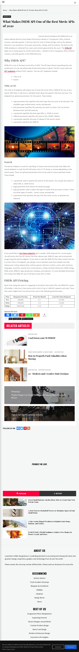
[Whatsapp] (29, 315)
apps (10, 319)
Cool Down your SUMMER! (41, 338)
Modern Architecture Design (39, 633)
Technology (17, 319)
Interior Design (44, 370)
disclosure (59, 564)
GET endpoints (10, 71)
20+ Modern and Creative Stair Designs (48, 373)
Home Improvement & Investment (40, 352)
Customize (58, 647)
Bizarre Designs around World (39, 621)
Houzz (39, 601)
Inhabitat (39, 594)
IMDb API (68, 48)
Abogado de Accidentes (39, 586)
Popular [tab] (22, 493)
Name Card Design (40, 629)
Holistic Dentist (39, 578)
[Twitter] (15, 315)
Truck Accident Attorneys (39, 582)
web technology (28, 319)
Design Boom (39, 598)
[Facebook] (8, 315)
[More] (36, 315)
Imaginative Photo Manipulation (39, 614)
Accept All (71, 647)
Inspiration (6, 16)
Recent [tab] (58, 493)
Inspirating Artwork (39, 618)
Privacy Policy (10, 649)
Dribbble (39, 590)
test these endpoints (27, 253)
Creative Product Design (39, 625)
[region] (39, 646)
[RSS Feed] (28, 428)
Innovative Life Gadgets (39, 637)
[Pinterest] (22, 315)
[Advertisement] (39, 445)
